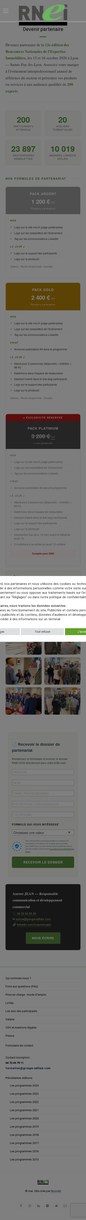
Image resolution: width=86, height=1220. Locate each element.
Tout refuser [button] (42, 631)
